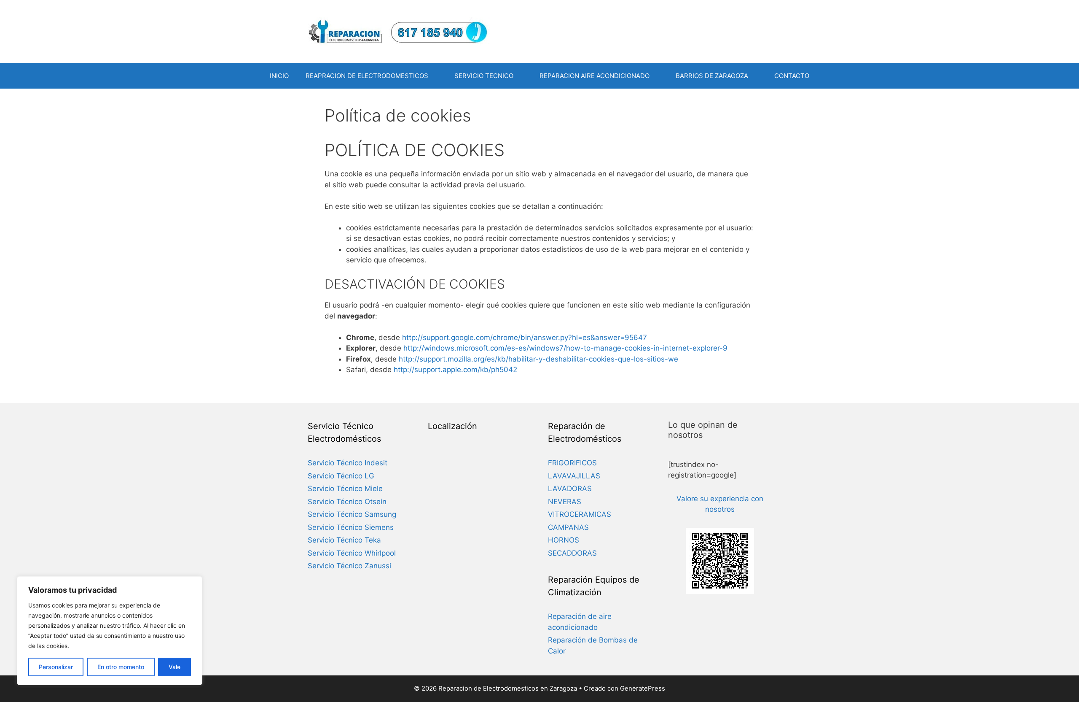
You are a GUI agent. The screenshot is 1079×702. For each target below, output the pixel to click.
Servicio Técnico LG (341, 476)
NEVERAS (564, 501)
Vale (174, 666)
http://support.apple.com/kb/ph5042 (455, 369)
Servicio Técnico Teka (344, 540)
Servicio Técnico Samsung (352, 514)
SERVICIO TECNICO (483, 76)
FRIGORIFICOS (572, 463)
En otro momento (120, 666)
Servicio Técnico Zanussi (349, 566)
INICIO (279, 76)
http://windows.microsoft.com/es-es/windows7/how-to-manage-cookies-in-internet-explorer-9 (565, 348)
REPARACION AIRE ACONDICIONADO (595, 76)
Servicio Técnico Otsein (347, 501)
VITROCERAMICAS (579, 514)
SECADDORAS (572, 553)
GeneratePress (642, 688)
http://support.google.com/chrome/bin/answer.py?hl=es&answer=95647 (524, 337)
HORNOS (563, 540)
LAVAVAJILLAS (574, 476)
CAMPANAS (568, 527)
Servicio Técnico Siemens (351, 527)
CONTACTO (791, 76)
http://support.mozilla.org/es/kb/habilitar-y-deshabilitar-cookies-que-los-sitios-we (538, 359)
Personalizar (56, 666)
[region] (109, 630)
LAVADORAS (570, 488)
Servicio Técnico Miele (345, 488)
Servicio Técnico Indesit (347, 463)
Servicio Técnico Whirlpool (352, 553)
